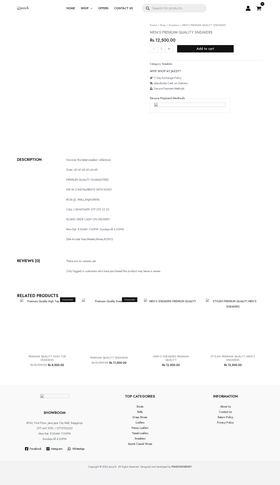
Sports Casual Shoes (140, 444)
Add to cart (205, 48)
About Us (225, 406)
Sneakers (174, 25)
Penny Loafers (140, 428)
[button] (90, 8)
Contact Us (225, 412)
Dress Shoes (140, 417)
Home (153, 25)
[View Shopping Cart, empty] (259, 8)
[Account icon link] (248, 8)
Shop (163, 25)
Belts (140, 412)
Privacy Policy (225, 422)
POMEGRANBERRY (182, 467)
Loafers (140, 422)
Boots (140, 406)
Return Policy (225, 417)
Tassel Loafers (140, 433)
